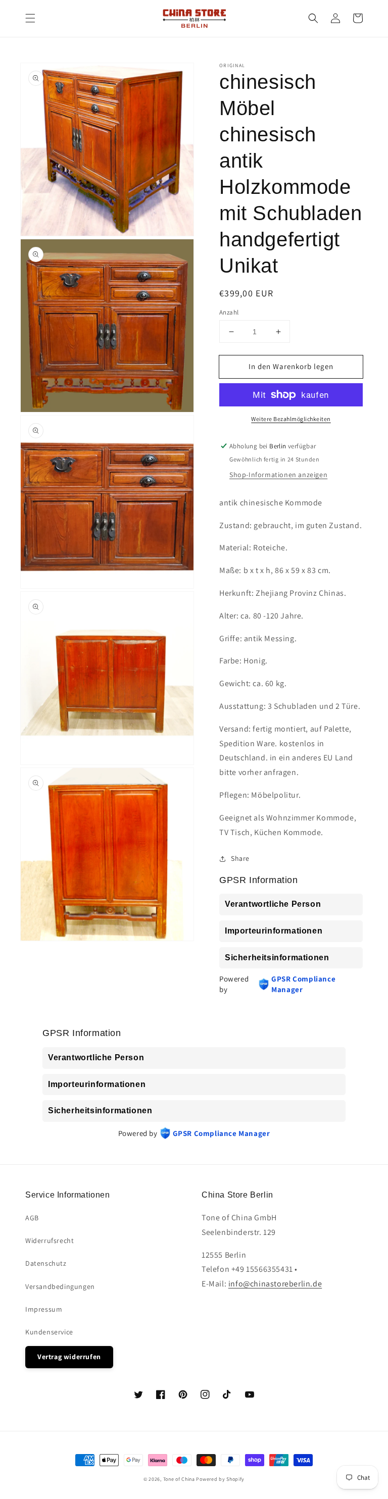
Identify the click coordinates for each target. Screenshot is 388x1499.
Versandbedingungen (60, 1286)
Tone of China (179, 1479)
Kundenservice (49, 1331)
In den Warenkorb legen (291, 366)
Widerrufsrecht (49, 1240)
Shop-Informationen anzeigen (278, 474)
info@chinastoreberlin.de (275, 1283)
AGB (32, 1217)
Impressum (43, 1309)
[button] (30, 18)
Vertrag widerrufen (69, 1356)
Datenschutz (46, 1263)
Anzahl (228, 312)
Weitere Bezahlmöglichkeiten (291, 419)
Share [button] (240, 858)
